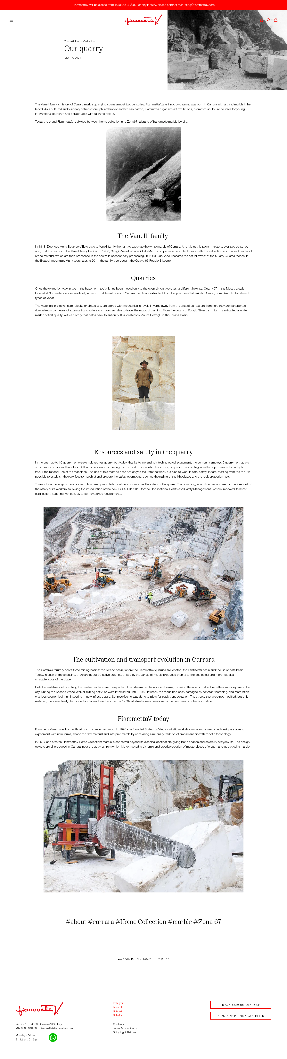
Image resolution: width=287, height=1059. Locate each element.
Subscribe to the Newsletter (241, 1015)
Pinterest (117, 1011)
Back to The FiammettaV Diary (145, 958)
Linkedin (117, 1015)
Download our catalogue (241, 1004)
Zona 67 (69, 41)
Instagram (118, 1003)
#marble (180, 921)
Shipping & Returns (124, 1032)
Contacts (118, 1024)
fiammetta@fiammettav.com (57, 1028)
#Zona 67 (207, 921)
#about (76, 921)
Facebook (118, 1007)
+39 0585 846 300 (27, 1028)
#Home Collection (141, 921)
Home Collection (85, 41)
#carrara (101, 921)
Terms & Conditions (125, 1028)
